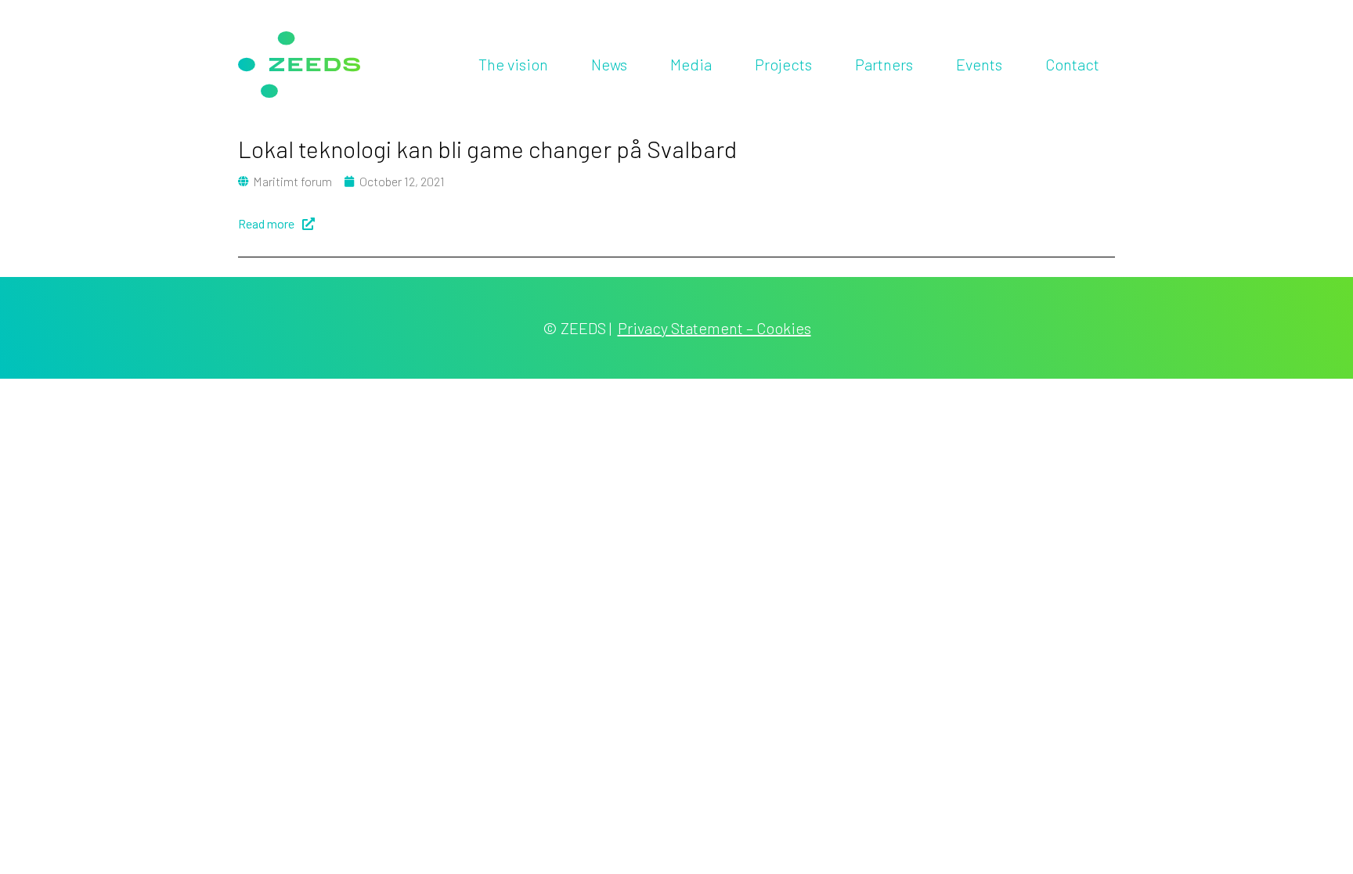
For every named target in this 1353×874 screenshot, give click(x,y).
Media (691, 64)
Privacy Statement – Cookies (714, 327)
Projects (783, 64)
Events (979, 64)
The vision (513, 64)
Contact (1072, 64)
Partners (884, 64)
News (609, 64)
